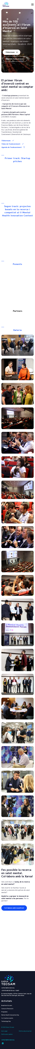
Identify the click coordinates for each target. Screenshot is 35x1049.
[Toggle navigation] (32, 4)
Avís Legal (4, 1031)
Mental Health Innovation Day (10, 1015)
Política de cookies (7, 1034)
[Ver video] (17, 187)
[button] (11, 52)
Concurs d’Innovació (7, 1008)
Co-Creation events (7, 1018)
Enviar (6, 961)
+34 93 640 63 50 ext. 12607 (10, 990)
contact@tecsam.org (7, 987)
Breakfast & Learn (6, 1005)
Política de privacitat (25, 1031)
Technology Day (6, 1021)
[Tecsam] (5, 4)
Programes (4, 1012)
